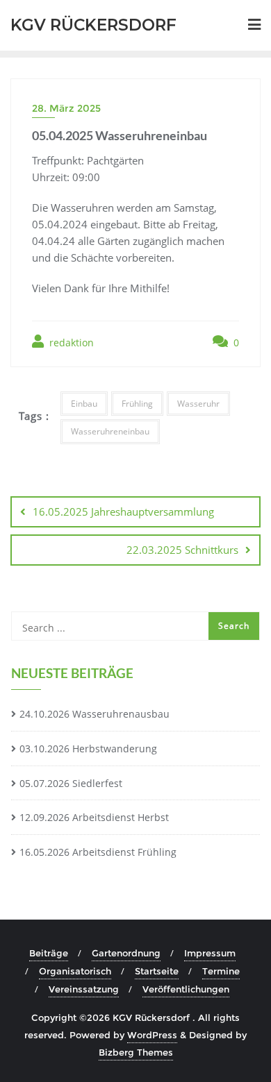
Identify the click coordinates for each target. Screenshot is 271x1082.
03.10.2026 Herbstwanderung (88, 748)
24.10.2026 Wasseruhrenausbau (94, 713)
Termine (221, 971)
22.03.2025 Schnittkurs (182, 550)
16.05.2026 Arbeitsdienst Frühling (97, 852)
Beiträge (48, 952)
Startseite (157, 971)
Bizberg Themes (136, 1052)
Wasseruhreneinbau (110, 431)
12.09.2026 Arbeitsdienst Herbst (94, 817)
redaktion (70, 342)
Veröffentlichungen (185, 989)
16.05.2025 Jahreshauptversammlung (123, 511)
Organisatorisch (75, 971)
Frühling (137, 403)
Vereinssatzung (84, 989)
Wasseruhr (198, 403)
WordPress (152, 1034)
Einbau (84, 403)
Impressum (210, 952)
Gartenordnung (126, 952)
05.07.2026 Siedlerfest (70, 783)
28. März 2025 (66, 108)
